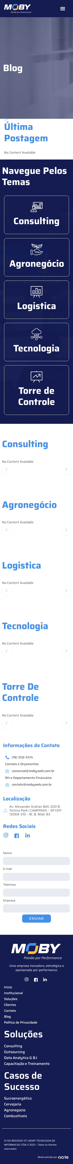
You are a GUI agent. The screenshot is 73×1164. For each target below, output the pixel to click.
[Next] (66, 470)
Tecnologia (36, 348)
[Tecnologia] (36, 334)
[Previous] (7, 470)
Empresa (9, 900)
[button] (63, 9)
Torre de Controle (36, 396)
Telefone (9, 885)
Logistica (36, 306)
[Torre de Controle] (36, 377)
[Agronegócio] (37, 249)
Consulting (36, 221)
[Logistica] (36, 292)
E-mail (7, 869)
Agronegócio (36, 263)
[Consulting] (36, 207)
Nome (7, 853)
